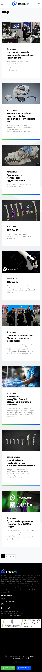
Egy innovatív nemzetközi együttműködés (16, 178)
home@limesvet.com (14, 615)
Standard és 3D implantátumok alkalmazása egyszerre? (21, 463)
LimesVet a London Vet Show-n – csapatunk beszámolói (20, 338)
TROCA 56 (12, 230)
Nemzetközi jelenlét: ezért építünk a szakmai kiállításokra (20, 55)
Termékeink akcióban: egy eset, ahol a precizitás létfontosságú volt (21, 117)
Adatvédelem (26, 658)
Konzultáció (24, 668)
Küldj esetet (9, 668)
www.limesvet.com (30, 656)
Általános (11, 49)
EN (39, 3)
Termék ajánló (13, 457)
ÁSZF (3, 599)
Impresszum (15, 658)
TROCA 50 (12, 281)
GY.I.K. (3, 604)
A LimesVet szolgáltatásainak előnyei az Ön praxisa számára (19, 400)
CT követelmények (7, 601)
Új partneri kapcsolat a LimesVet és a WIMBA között (20, 524)
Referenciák (12, 110)
